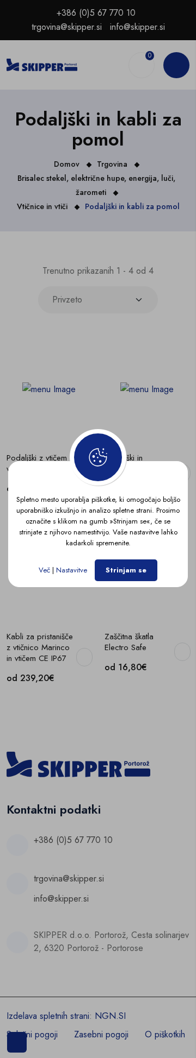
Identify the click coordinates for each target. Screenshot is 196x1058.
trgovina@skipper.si (67, 27)
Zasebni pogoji (101, 1034)
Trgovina (112, 164)
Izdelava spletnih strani (48, 1016)
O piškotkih (165, 1034)
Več (44, 570)
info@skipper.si (137, 27)
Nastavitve (71, 570)
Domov (66, 164)
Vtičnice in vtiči (42, 206)
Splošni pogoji (32, 1034)
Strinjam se (126, 570)
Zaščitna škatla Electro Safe (129, 642)
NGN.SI (110, 1016)
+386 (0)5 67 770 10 (96, 13)
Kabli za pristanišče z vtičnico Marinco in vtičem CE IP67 (40, 647)
